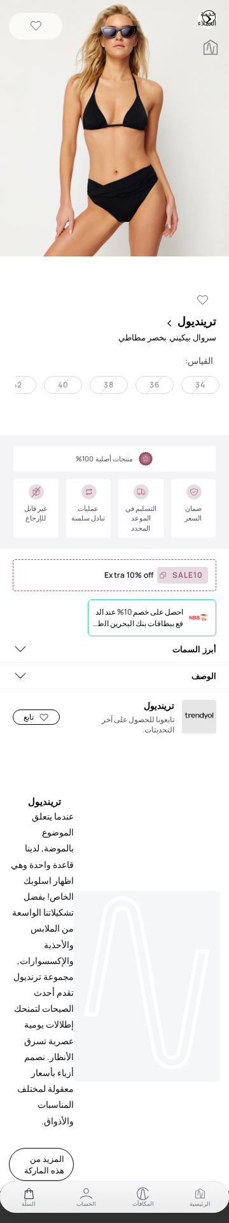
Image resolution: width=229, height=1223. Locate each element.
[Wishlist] (36, 26)
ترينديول (196, 320)
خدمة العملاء (208, 16)
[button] (114, 129)
